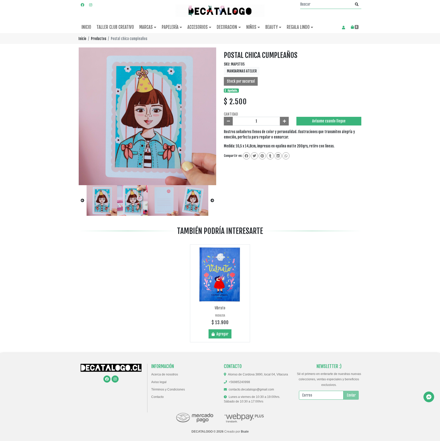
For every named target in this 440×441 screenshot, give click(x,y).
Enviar (351, 395)
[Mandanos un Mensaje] (428, 397)
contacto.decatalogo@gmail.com (251, 389)
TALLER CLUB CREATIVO (115, 27)
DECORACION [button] (227, 27)
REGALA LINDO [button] (298, 27)
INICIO (86, 27)
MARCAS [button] (146, 27)
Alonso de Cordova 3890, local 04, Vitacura (258, 374)
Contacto (157, 397)
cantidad (231, 114)
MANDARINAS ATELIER (242, 71)
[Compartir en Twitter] (254, 155)
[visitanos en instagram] (90, 4)
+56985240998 (239, 382)
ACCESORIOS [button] (197, 27)
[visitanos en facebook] (82, 4)
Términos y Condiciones (168, 389)
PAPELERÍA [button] (170, 27)
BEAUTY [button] (271, 27)
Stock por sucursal (241, 81)
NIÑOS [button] (251, 27)
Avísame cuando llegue (329, 121)
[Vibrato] (220, 274)
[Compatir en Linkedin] (278, 155)
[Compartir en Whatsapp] (286, 155)
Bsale (245, 431)
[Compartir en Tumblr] (270, 155)
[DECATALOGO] (220, 10)
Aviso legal (159, 382)
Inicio (82, 38)
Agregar (222, 334)
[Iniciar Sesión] (343, 27)
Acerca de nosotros (164, 374)
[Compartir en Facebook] (246, 155)
